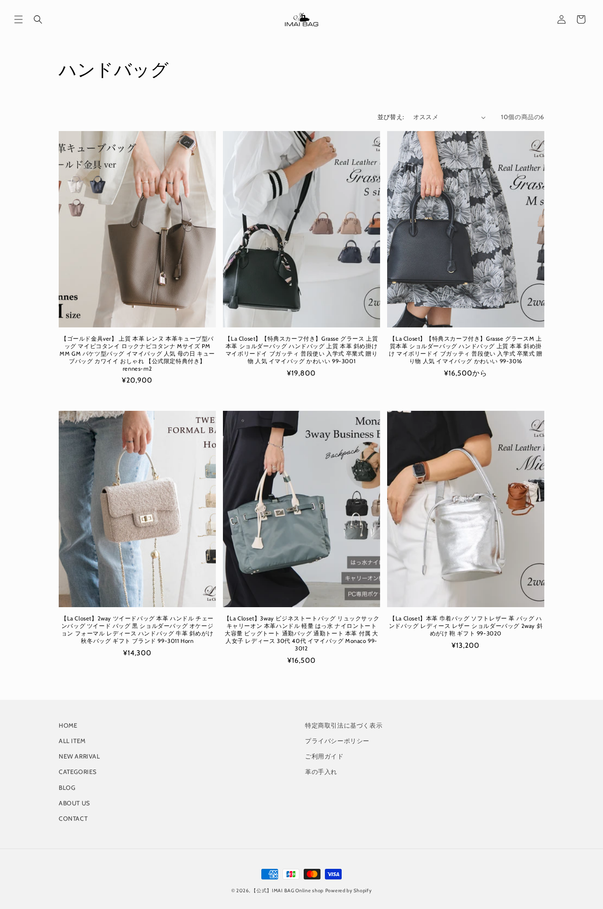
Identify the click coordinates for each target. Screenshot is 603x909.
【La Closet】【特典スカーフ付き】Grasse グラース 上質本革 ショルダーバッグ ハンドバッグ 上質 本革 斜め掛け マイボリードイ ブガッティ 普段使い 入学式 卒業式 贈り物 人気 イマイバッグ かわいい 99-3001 (301, 349)
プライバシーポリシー (337, 741)
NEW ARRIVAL (79, 756)
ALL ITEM (72, 741)
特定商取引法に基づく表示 (343, 725)
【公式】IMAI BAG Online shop (287, 890)
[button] (18, 19)
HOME (68, 725)
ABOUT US (74, 803)
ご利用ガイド (324, 756)
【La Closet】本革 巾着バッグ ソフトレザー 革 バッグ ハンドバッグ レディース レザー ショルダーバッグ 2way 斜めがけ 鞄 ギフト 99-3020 (466, 626)
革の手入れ (321, 772)
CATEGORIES (78, 772)
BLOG (67, 788)
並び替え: (390, 117)
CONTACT (73, 819)
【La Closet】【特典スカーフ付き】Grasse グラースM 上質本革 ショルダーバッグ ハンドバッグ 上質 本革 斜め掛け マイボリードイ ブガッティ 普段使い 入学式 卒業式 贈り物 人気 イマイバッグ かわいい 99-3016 (466, 349)
